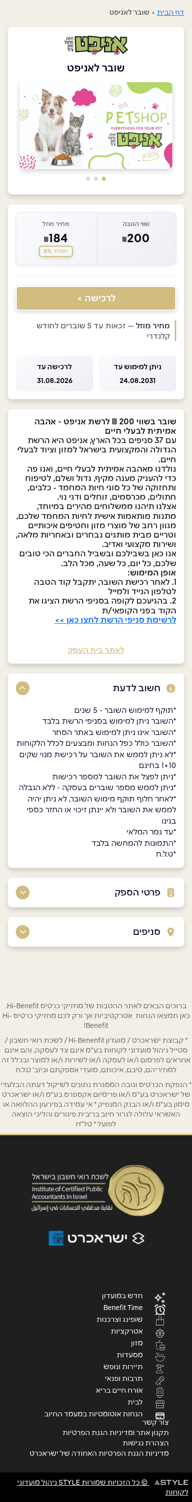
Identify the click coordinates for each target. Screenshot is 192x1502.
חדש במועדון (122, 1295)
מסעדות (130, 1354)
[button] (104, 179)
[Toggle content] (23, 688)
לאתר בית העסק (96, 650)
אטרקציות (127, 1331)
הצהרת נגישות (146, 1442)
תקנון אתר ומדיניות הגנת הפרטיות (116, 1432)
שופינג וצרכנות (119, 1319)
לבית (135, 1402)
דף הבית (170, 12)
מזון (137, 1342)
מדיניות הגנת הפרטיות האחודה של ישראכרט (99, 1453)
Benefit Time (123, 1307)
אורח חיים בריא (119, 1390)
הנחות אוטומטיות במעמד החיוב (93, 1413)
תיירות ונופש (123, 1366)
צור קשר (155, 1422)
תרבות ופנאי (124, 1378)
